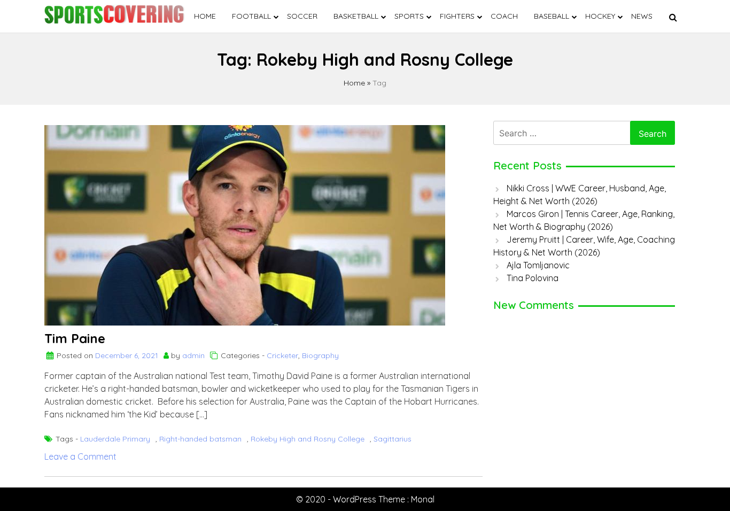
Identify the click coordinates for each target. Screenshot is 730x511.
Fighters (457, 16)
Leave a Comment (80, 456)
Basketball (355, 16)
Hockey (600, 16)
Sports (409, 16)
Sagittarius (392, 439)
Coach (504, 16)
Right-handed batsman (200, 439)
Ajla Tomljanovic (538, 265)
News (642, 16)
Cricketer (282, 355)
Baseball (551, 16)
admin (193, 355)
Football (251, 16)
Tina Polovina (532, 278)
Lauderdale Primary (115, 439)
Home (205, 16)
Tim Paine (74, 338)
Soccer (302, 16)
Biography (320, 355)
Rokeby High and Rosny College (307, 439)
